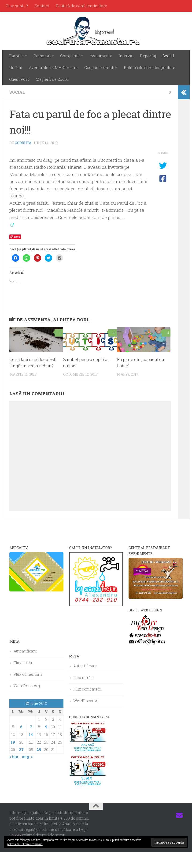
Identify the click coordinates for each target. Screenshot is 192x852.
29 (39, 749)
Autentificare (25, 651)
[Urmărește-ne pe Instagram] (154, 815)
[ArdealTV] (36, 589)
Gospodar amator (100, 67)
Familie (16, 55)
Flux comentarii (28, 674)
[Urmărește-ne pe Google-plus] (171, 815)
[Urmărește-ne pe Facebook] (145, 815)
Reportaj (148, 55)
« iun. (14, 756)
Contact (41, 5)
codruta (23, 142)
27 (21, 749)
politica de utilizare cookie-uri (25, 844)
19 (13, 742)
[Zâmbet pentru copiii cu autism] (90, 339)
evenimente (101, 55)
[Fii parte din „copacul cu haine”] (144, 339)
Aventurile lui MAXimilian (53, 67)
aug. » (27, 756)
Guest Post (19, 79)
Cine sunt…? (17, 5)
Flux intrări (24, 662)
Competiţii (70, 55)
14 (31, 734)
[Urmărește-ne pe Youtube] (162, 815)
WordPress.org (27, 685)
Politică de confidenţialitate (81, 5)
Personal (41, 55)
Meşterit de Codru (52, 79)
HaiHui (15, 67)
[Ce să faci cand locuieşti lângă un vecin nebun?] (36, 339)
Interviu (126, 55)
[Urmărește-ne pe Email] (179, 815)
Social (168, 55)
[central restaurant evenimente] (156, 597)
